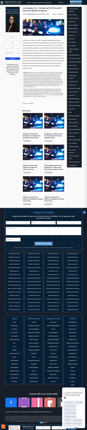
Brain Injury (72, 38)
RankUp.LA (49, 411)
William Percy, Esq (72, 329)
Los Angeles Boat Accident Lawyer (34, 260)
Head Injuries (72, 85)
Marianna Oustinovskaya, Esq (73, 343)
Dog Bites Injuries (73, 72)
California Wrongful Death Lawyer (14, 309)
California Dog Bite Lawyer (14, 271)
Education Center (14, 325)
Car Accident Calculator (53, 346)
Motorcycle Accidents (74, 105)
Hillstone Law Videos (14, 370)
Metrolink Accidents (74, 102)
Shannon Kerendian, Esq (73, 350)
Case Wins (34, 322)
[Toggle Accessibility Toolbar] (84, 212)
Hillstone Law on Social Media (53, 370)
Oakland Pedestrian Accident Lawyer (72, 285)
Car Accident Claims (14, 377)
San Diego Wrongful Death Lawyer (53, 309)
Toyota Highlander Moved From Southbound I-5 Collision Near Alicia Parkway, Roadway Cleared (53, 167)
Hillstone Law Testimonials (33, 325)
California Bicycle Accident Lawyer (14, 257)
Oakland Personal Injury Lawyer (72, 253)
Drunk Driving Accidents (72, 77)
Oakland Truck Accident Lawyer (72, 302)
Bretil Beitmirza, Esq (73, 339)
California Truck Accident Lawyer (14, 302)
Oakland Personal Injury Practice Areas (72, 288)
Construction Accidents (75, 62)
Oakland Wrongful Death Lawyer (72, 309)
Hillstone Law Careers (53, 336)
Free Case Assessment (53, 357)
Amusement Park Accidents (73, 10)
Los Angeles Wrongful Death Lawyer (34, 309)
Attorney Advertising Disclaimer (53, 325)
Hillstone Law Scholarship (53, 367)
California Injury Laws (14, 374)
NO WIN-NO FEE (72, 3)
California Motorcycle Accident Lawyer (14, 281)
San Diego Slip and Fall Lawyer (53, 295)
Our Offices (72, 370)
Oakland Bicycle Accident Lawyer (72, 257)
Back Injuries (72, 21)
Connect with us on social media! (43, 394)
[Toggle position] (80, 389)
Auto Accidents (73, 14)
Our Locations (72, 374)
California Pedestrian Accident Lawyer (14, 285)
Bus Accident (72, 45)
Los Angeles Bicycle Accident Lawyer (34, 257)
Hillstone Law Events (34, 339)
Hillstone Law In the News (34, 336)
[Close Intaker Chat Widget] (83, 389)
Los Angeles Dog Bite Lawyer (34, 271)
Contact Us (72, 367)
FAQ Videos (14, 350)
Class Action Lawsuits (74, 58)
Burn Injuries (72, 42)
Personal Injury (73, 119)
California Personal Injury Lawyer (14, 253)
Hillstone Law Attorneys (73, 363)
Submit (13, 58)
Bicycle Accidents (73, 25)
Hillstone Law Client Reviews (34, 332)
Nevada (72, 384)
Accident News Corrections (53, 377)
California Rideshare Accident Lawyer (14, 292)
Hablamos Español (78, 4)
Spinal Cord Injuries (74, 133)
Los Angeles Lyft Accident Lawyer (34, 274)
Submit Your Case (43, 243)
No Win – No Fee (53, 363)
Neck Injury (72, 109)
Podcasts (14, 357)
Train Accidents (73, 143)
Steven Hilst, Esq (72, 336)
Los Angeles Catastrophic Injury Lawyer (34, 267)
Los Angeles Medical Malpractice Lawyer (34, 278)
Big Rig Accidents (73, 28)
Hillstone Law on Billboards (33, 350)
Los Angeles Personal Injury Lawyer (34, 253)
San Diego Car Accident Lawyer (53, 264)
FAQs (14, 346)
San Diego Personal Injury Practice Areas (53, 288)
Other (70, 112)
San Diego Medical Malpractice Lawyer (53, 278)
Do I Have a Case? (14, 332)
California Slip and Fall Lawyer (14, 295)
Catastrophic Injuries (74, 55)
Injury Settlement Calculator (53, 343)
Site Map (34, 357)
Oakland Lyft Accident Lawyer (73, 274)
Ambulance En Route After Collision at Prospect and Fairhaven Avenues (30, 167)
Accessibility (33, 353)
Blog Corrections (53, 374)
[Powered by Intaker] (76, 427)
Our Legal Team (72, 377)
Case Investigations (14, 367)
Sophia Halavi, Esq (72, 353)
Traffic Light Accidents (74, 139)
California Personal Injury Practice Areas (14, 288)
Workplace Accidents (74, 162)
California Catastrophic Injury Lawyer (14, 267)
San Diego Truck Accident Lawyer (53, 302)
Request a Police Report (34, 343)
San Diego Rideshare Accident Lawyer (53, 292)
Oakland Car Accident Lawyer (73, 264)
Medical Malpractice (74, 98)
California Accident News (74, 50)
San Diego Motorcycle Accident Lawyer (53, 281)
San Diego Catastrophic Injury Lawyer (53, 267)
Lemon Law (72, 95)
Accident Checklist (14, 360)
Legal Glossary (14, 363)
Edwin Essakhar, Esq (73, 322)
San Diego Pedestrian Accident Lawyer (53, 285)
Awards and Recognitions (34, 329)
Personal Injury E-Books (14, 353)
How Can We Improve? (33, 377)
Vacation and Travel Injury (74, 157)
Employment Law (73, 81)
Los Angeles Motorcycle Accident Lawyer (34, 281)
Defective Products (74, 68)
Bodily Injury (72, 35)
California (73, 381)
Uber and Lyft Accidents (72, 151)
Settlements (14, 381)
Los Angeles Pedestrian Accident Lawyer (34, 285)
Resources (53, 353)
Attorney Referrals (53, 360)
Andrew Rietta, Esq (72, 360)
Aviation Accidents (73, 18)
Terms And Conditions (33, 367)
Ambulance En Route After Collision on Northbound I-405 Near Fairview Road (33, 199)
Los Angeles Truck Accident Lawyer (34, 302)
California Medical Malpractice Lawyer (14, 278)
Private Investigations (53, 332)
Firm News (53, 329)
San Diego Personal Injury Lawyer (53, 253)
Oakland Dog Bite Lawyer (72, 271)
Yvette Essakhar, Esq (72, 325)
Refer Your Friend (53, 350)
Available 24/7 (72, 4)
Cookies (33, 370)
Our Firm (14, 322)
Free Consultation (79, 3)
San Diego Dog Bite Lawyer (53, 271)
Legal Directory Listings (34, 346)
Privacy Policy (34, 363)
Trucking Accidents (74, 146)
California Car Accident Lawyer (14, 264)
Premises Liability (73, 122)
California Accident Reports (53, 339)
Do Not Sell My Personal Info (34, 360)
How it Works (14, 329)
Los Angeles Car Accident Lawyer (33, 264)
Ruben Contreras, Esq (72, 357)
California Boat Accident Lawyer (14, 260)
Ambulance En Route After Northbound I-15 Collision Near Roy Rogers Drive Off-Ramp (31, 135)
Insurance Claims (73, 91)
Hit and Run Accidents (74, 88)
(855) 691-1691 (76, 1)
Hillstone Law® (18, 411)
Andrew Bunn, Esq (72, 332)
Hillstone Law (34, 14)
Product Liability (73, 126)
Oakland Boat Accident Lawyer (73, 260)
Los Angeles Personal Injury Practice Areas (33, 288)
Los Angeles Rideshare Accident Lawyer (34, 292)
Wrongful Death (73, 165)
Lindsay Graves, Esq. (72, 346)
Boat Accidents (73, 32)
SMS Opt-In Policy (34, 374)
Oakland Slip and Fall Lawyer (73, 295)
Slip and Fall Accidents (74, 129)
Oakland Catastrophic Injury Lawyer (73, 267)
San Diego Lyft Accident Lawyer (53, 274)
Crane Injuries (72, 65)
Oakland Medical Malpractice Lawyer (72, 278)
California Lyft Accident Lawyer (14, 274)
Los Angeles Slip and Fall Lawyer (33, 295)
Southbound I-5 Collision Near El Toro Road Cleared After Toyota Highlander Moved (53, 135)
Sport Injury (72, 136)
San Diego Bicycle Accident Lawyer (53, 257)
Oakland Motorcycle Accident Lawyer (72, 281)
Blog (14, 343)
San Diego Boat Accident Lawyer (53, 260)
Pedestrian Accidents (74, 115)
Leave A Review (53, 322)
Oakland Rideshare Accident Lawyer (73, 292)
